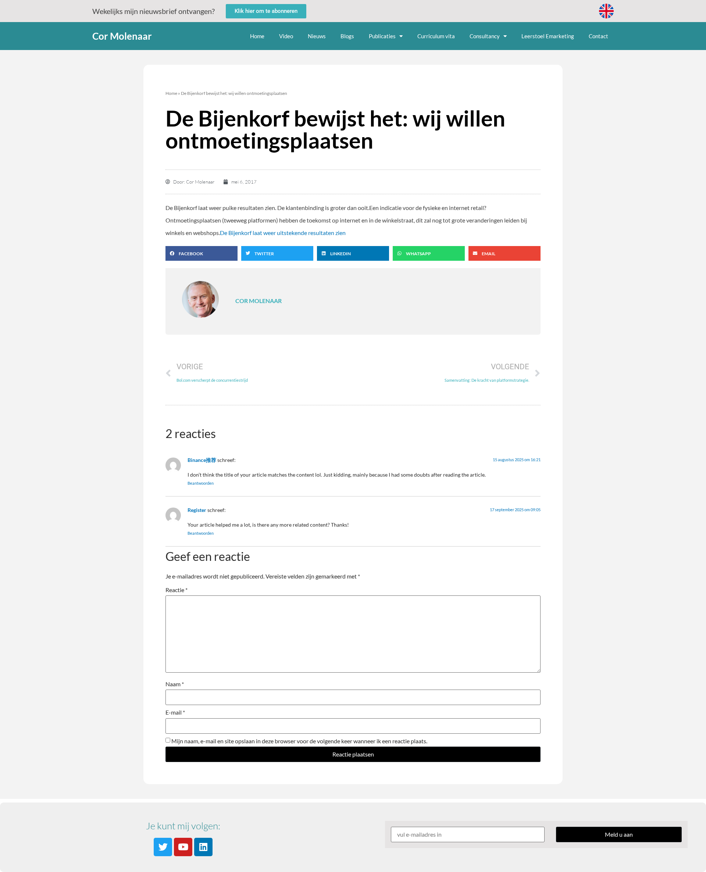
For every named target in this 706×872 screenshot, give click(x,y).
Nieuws (317, 36)
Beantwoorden (201, 483)
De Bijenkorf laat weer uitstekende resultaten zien (283, 232)
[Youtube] (183, 847)
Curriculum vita (436, 36)
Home (257, 36)
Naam (174, 684)
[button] (201, 253)
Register (197, 510)
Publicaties (382, 36)
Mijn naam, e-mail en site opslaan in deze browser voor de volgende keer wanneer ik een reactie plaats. (299, 741)
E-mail (175, 712)
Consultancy (485, 36)
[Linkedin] (203, 847)
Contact (598, 36)
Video (286, 36)
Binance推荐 (202, 460)
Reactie (176, 590)
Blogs (347, 36)
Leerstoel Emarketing (547, 36)
